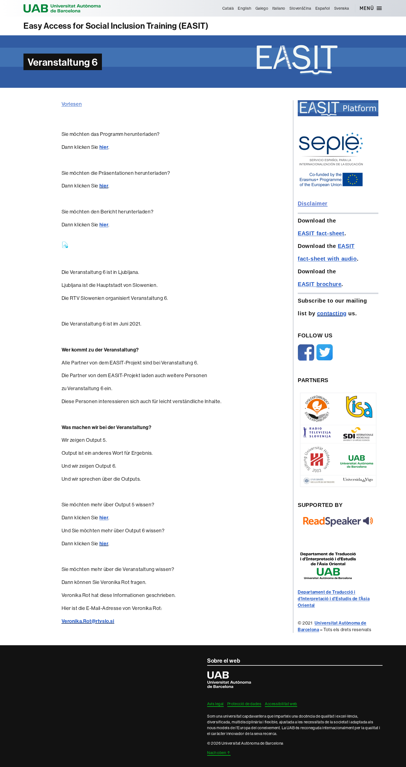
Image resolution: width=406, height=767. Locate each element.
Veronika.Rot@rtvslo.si (88, 621)
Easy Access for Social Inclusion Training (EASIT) (115, 26)
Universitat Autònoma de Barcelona (62, 8)
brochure (329, 284)
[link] (334, 598)
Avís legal (215, 703)
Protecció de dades (244, 703)
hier (103, 186)
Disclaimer (313, 203)
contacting (332, 313)
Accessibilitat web (281, 703)
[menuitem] (228, 8)
